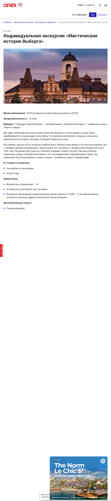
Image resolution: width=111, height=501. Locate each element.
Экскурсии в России (23, 22)
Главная (7, 22)
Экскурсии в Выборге (45, 22)
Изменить (103, 15)
